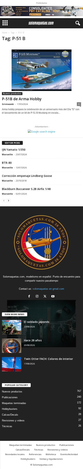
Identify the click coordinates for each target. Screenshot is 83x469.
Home (4, 32)
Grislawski (8, 104)
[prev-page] (4, 200)
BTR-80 (7, 162)
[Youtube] (53, 296)
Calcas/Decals (10, 414)
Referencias (35, 454)
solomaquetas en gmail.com (48, 288)
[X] (46, 296)
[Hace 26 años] (11, 345)
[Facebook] (30, 296)
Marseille (7, 154)
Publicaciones (10, 397)
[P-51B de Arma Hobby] (41, 70)
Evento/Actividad (69, 454)
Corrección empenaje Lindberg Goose (27, 176)
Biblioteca (51, 454)
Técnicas (7, 426)
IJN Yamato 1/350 (13, 149)
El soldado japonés (36, 322)
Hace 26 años (33, 340)
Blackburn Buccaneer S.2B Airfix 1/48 (26, 189)
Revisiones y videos (13, 420)
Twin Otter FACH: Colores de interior (48, 359)
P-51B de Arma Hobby (22, 98)
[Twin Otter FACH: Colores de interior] (11, 364)
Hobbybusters (9, 408)
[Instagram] (38, 296)
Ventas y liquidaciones (51, 458)
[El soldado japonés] (11, 327)
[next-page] (8, 200)
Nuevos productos (12, 93)
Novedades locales (15, 454)
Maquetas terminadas (14, 403)
